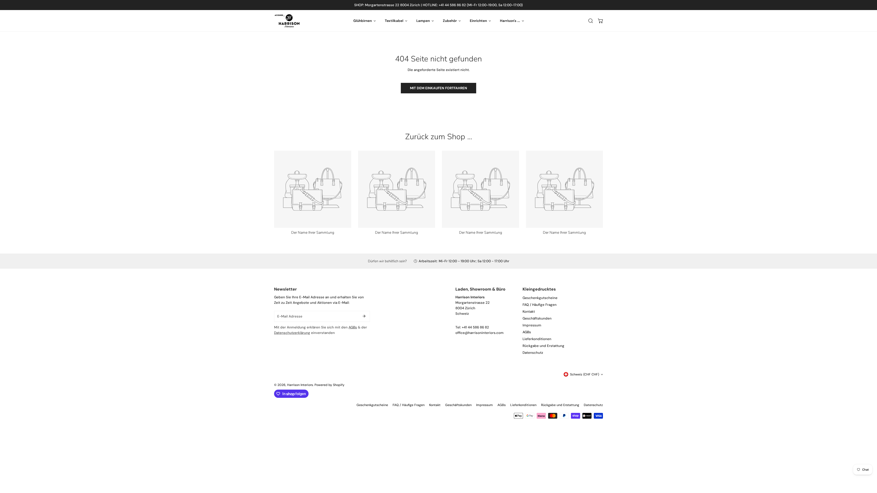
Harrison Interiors (300, 385)
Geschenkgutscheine (540, 298)
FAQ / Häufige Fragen (540, 304)
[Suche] (591, 21)
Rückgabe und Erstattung (543, 346)
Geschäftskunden (537, 318)
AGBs (353, 327)
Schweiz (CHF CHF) (584, 374)
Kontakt (529, 311)
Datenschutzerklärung (292, 332)
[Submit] (364, 316)
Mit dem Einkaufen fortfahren (438, 88)
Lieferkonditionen (537, 339)
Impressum (532, 325)
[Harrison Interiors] (287, 20)
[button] (601, 21)
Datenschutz (533, 352)
